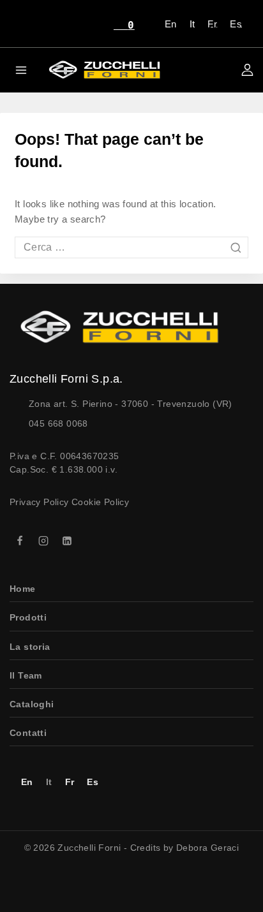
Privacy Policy (39, 502)
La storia (30, 647)
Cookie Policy (100, 502)
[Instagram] (43, 541)
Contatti (28, 733)
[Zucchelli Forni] (102, 70)
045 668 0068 (58, 423)
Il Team (26, 675)
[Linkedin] (67, 541)
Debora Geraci (207, 847)
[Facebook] (20, 541)
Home (23, 589)
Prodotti (28, 617)
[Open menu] (21, 70)
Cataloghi (32, 704)
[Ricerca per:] (131, 247)
